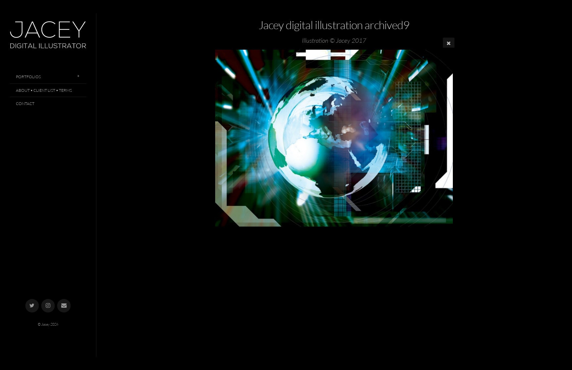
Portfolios (28, 76)
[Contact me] (64, 306)
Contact (25, 103)
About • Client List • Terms (44, 90)
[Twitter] (32, 306)
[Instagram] (48, 306)
